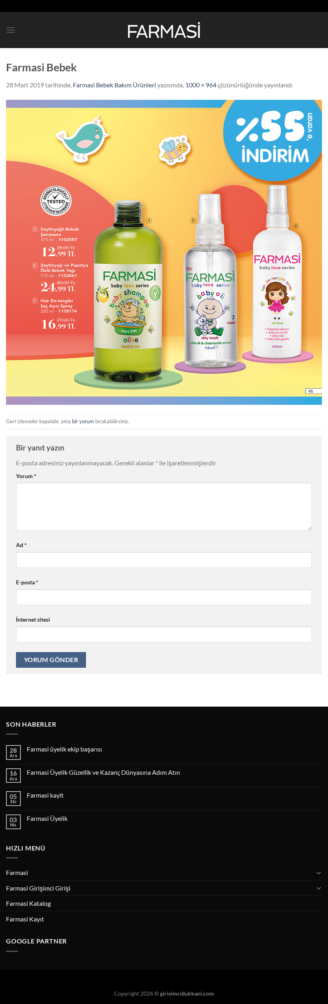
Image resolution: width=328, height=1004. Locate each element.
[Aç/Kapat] (319, 872)
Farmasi (17, 872)
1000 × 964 (200, 85)
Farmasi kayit (45, 795)
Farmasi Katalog (28, 903)
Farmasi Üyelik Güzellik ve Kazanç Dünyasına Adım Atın (103, 772)
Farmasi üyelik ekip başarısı (64, 749)
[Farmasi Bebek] (164, 251)
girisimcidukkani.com (187, 993)
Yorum (26, 476)
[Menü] (11, 30)
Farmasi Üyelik (47, 818)
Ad (21, 544)
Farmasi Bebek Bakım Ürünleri (114, 85)
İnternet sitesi (33, 619)
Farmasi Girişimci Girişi (38, 888)
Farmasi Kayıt (25, 919)
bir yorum (83, 421)
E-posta (27, 582)
